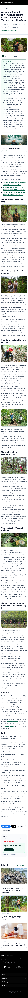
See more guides (21, 865)
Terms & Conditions (17, 995)
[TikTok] (8, 962)
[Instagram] (5, 962)
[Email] (15, 962)
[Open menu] (25, 2)
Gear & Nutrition (5, 30)
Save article (15, 27)
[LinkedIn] (12, 962)
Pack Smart (13, 30)
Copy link (22, 826)
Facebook (6, 826)
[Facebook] (2, 962)
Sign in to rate (9, 849)
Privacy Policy (9, 995)
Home (2, 8)
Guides (7, 8)
